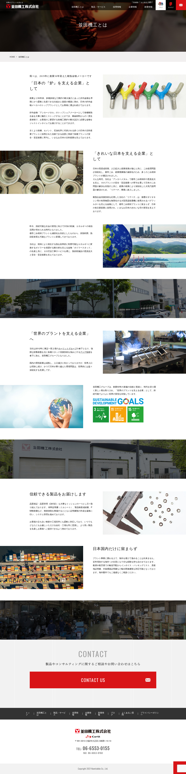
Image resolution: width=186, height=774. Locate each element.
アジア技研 (85, 352)
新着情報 (148, 6)
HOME (12, 56)
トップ (28, 714)
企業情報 (133, 6)
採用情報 (117, 6)
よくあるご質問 (146, 2)
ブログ (161, 7)
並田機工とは (77, 6)
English (135, 2)
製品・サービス (98, 6)
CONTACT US (93, 680)
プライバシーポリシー (150, 714)
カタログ (171, 7)
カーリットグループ (67, 348)
